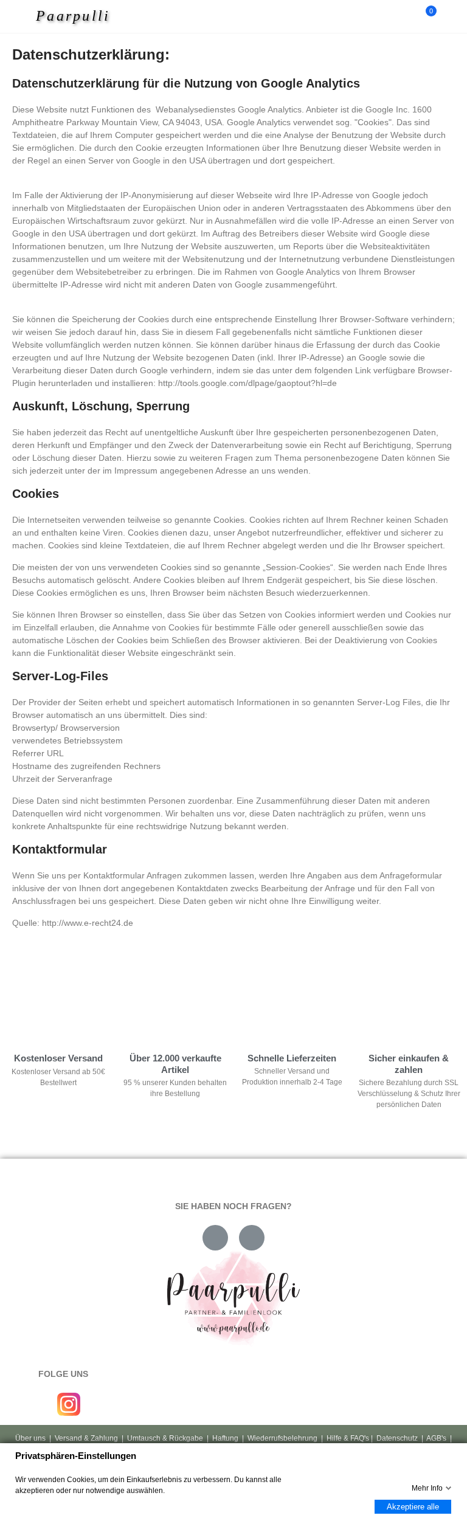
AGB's (436, 1438)
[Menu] (25, 16)
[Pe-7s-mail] (215, 1237)
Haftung (225, 1438)
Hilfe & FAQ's (348, 1438)
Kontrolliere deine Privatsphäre (80, 987)
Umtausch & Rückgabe (165, 1438)
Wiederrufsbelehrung (282, 1438)
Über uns (30, 1438)
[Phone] (252, 1237)
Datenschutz (397, 1438)
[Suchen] (405, 16)
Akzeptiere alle (413, 1506)
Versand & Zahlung (86, 1438)
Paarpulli (73, 16)
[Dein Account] (449, 16)
